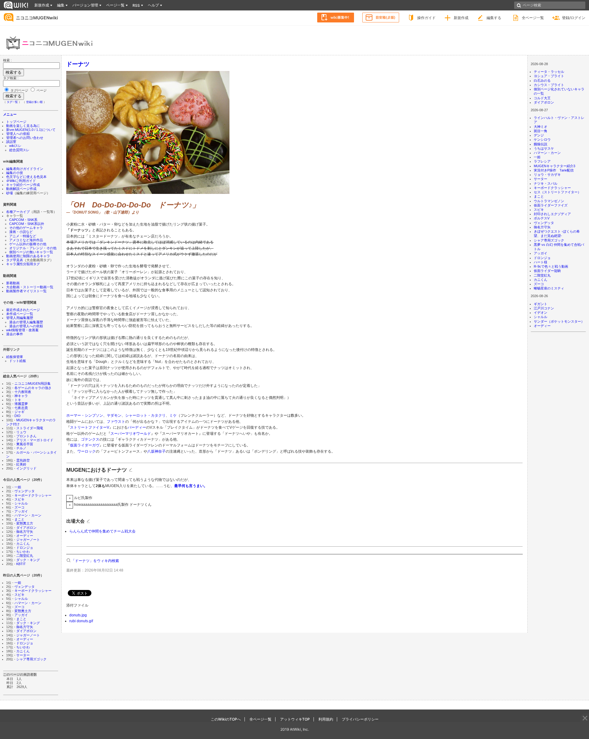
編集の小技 (14, 173)
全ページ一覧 (533, 17)
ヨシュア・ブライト (549, 76)
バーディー (137, 427)
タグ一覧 (12, 102)
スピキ (19, 499)
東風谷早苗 (24, 444)
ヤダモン (114, 415)
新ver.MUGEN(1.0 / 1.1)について (31, 130)
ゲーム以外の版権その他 (27, 244)
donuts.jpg (78, 615)
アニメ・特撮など (22, 236)
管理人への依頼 (18, 134)
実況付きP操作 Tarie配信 (554, 170)
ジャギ (19, 412)
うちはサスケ (544, 148)
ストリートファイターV (89, 427)
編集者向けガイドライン (24, 169)
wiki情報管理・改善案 (22, 330)
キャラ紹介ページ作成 (23, 185)
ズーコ (19, 507)
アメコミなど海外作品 (26, 240)
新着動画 (13, 283)
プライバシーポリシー (360, 719)
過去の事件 (14, 334)
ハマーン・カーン (27, 515)
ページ (41, 90)
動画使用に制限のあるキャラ (28, 256)
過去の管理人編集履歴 (26, 322)
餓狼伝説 (540, 144)
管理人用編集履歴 (19, 318)
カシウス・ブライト (549, 85)
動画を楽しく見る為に (23, 126)
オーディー (24, 535)
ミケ (173, 415)
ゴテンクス (90, 439)
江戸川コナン (544, 308)
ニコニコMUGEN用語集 (32, 383)
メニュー (10, 114)
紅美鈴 (21, 464)
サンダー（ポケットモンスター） (559, 321)
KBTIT (21, 564)
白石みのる (542, 80)
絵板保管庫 (14, 357)
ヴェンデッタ (24, 491)
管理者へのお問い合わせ (24, 138)
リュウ (21, 432)
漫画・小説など (21, 232)
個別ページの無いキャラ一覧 (31, 252)
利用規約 (325, 719)
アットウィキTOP (295, 719)
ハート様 (540, 262)
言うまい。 (198, 486)
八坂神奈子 (156, 451)
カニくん (23, 543)
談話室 (11, 141)
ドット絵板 (17, 361)
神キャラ (21, 396)
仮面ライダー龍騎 (547, 271)
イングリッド (26, 468)
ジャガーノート (28, 539)
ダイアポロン (26, 527)
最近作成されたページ (23, 310)
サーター (23, 655)
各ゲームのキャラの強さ (33, 388)
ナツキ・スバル (545, 183)
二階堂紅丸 (24, 555)
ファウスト (116, 421)
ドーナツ (78, 64)
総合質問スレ (19, 150)
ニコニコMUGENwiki (37, 17)
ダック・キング (28, 560)
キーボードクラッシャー (33, 495)
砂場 (9, 193)
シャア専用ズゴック (31, 659)
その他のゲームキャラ (26, 228)
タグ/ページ (19, 90)
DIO (17, 416)
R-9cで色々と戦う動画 (551, 266)
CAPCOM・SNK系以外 (26, 224)
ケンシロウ (542, 139)
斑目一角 (540, 131)
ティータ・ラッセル (549, 71)
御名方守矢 (24, 531)
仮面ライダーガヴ (84, 445)
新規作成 (461, 17)
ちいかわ (23, 551)
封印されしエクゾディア (552, 214)
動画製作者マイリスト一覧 (26, 291)
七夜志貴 (21, 408)
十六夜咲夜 (22, 392)
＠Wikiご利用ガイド (21, 181)
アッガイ (21, 511)
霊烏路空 (23, 460)
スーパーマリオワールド (130, 433)
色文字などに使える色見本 (26, 177)
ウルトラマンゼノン (549, 201)
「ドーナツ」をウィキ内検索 (95, 561)
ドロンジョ (24, 547)
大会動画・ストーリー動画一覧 (29, 287)
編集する (494, 17)
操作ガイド (426, 17)
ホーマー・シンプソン (84, 415)
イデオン (540, 312)
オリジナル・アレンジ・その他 (32, 248)
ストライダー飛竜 (29, 428)
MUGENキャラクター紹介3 (554, 166)
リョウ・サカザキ (547, 174)
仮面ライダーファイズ (551, 205)
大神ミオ (540, 126)
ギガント (540, 304)
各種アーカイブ (18, 212)
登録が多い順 (34, 102)
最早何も (181, 486)
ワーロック (86, 451)
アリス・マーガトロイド (34, 440)
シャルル (21, 503)
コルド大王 (542, 98)
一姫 (17, 487)
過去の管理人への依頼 (26, 326)
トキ (17, 400)
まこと (19, 519)
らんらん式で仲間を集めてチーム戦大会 (102, 531)
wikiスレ (15, 145)
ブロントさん (26, 436)
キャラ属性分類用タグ (23, 264)
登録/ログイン (573, 17)
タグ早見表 (14, 260)
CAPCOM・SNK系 (23, 220)
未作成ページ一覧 (19, 314)
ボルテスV (541, 218)
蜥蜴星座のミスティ (549, 288)
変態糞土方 (24, 523)
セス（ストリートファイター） (557, 192)
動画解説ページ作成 (21, 189)
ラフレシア (542, 161)
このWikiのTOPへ (226, 719)
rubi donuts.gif (81, 621)
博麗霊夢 (21, 404)
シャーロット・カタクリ (145, 415)
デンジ (539, 135)
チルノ (21, 448)
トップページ (16, 122)
